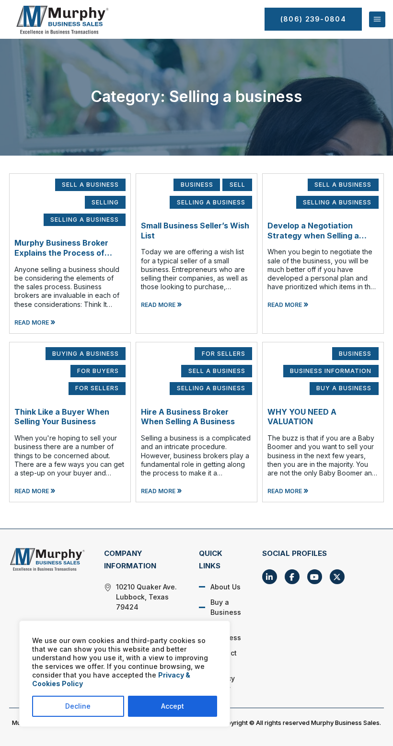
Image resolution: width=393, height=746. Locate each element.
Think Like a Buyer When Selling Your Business (61, 417)
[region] (124, 674)
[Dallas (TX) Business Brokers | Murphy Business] (47, 559)
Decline (78, 706)
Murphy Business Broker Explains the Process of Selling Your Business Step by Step (65, 257)
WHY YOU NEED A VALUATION (301, 417)
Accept (172, 706)
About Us (225, 587)
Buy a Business (225, 607)
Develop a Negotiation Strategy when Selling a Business (313, 235)
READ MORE (35, 322)
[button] (377, 19)
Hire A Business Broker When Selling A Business (188, 417)
